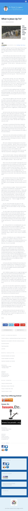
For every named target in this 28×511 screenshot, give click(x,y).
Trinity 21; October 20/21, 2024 (7, 388)
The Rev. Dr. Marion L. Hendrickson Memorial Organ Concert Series (13, 338)
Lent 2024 (3, 348)
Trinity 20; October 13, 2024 (6, 391)
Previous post (8, 330)
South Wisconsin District (7, 484)
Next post (19, 330)
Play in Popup (23, 45)
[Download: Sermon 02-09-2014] (4, 45)
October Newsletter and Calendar (7, 358)
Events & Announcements (9, 335)
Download (3, 46)
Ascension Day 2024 (5, 343)
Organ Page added (4, 346)
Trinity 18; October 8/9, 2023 (6, 383)
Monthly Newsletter (7, 352)
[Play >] (2, 43)
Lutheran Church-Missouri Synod (9, 483)
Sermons (12, 22)
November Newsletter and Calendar (8, 355)
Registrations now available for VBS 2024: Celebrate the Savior (12, 340)
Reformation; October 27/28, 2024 (7, 386)
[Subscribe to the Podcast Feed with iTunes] (5, 476)
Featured (8, 22)
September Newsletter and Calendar (8, 361)
